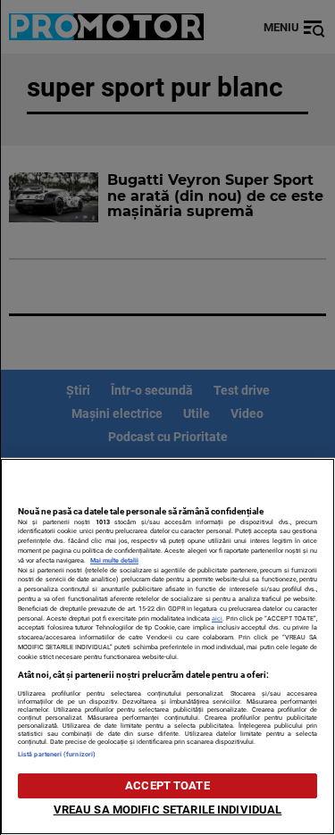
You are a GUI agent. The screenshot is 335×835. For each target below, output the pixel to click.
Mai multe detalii (114, 560)
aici (217, 618)
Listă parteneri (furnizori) (57, 754)
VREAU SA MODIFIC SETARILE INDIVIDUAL (168, 809)
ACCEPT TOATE (167, 785)
